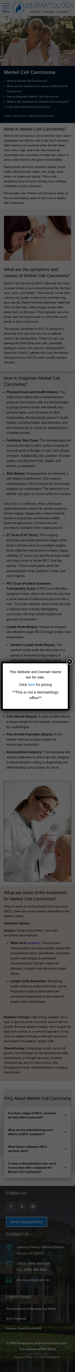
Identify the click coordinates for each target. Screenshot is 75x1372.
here (32, 685)
